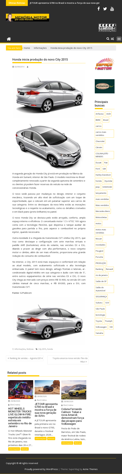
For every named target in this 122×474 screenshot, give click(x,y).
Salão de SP (101, 281)
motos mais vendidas (101, 231)
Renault (109, 269)
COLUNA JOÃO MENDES (102, 155)
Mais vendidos (102, 205)
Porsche (99, 257)
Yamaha (99, 333)
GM (104, 168)
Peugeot (99, 251)
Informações (20, 349)
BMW (98, 120)
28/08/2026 (15, 401)
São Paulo (100, 308)
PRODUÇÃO (101, 263)
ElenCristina (15, 404)
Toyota (99, 321)
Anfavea (99, 113)
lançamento (101, 193)
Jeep (98, 187)
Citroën (99, 147)
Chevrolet (100, 141)
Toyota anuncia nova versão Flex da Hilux (70, 360)
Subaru (99, 302)
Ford (98, 168)
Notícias (30, 349)
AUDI (108, 113)
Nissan (99, 238)
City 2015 (42, 349)
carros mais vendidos (101, 133)
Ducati (98, 162)
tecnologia (100, 315)
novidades (100, 244)
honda (50, 349)
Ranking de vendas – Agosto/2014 (26, 358)
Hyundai (108, 181)
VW (111, 327)
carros (98, 126)
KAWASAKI (107, 187)
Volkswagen (101, 327)
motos (98, 223)
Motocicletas (101, 217)
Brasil (105, 120)
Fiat (105, 162)
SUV (107, 302)
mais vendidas (102, 199)
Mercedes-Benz (103, 211)
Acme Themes (90, 469)
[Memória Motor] (9, 38)
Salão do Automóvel (100, 289)
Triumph (108, 321)
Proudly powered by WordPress (41, 469)
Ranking (99, 269)
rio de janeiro (102, 275)
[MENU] (119, 39)
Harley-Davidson (103, 174)
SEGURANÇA (101, 296)
